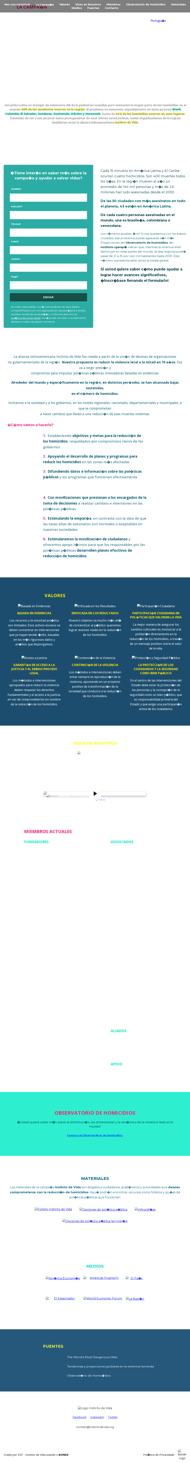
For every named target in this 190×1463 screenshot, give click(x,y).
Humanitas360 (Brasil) (124, 966)
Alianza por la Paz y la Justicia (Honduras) (136, 856)
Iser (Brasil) (118, 981)
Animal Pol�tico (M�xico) (127, 861)
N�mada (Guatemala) (38, 920)
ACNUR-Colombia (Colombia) (129, 851)
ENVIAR (48, 297)
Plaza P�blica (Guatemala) (40, 940)
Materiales (178, 4)
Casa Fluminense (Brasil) (126, 892)
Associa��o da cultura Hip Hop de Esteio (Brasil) (142, 877)
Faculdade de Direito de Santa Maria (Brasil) (138, 922)
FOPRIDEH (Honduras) (125, 932)
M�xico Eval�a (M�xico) (40, 915)
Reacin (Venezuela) (35, 945)
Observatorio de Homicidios (146, 4)
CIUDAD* (15, 259)
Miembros (113, 4)
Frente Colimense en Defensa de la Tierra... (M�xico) (143, 942)
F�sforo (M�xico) (36, 885)
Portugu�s (158, 21)
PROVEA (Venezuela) (123, 1001)
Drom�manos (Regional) (40, 870)
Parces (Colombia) (122, 996)
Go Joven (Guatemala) (124, 961)
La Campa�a (45, 4)
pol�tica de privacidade (26, 318)
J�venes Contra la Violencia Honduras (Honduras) (142, 986)
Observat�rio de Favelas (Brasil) (44, 930)
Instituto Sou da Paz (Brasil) (41, 895)
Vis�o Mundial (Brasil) (38, 961)
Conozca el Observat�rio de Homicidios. (95, 1135)
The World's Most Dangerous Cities (92, 1357)
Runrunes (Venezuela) (124, 1006)
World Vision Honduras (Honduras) (132, 1021)
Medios (77, 8)
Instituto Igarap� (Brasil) (40, 900)
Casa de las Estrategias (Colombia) (45, 865)
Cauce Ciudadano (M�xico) (128, 887)
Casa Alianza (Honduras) (126, 882)
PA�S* (14, 277)
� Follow (100, 799)
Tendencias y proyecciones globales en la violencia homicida (110, 1366)
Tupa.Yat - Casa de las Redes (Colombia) (136, 1016)
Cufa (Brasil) (118, 902)
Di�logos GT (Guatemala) (127, 912)
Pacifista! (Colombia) (37, 935)
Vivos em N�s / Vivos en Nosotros (75, 799)
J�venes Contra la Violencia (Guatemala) (49, 905)
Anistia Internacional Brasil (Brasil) (132, 866)
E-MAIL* (15, 241)
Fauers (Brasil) (120, 927)
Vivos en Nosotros (88, 4)
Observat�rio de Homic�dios (89, 1375)
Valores (64, 4)
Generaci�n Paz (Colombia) (128, 956)
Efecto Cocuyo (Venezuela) (40, 875)
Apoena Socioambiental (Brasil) (130, 872)
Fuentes (93, 8)
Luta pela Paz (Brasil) (124, 991)
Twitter (113, 1417)
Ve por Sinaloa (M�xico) (39, 956)
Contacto (111, 8)
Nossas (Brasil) (33, 925)
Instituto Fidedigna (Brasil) (127, 971)
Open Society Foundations (127, 1074)
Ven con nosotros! (17, 4)
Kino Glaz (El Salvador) (38, 910)
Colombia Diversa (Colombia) (129, 897)
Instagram (97, 1417)
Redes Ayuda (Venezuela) (39, 950)
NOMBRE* (16, 189)
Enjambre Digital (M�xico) (41, 880)
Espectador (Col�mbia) (125, 917)
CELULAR (16, 224)
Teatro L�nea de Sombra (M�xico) (133, 1011)
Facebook (79, 1417)
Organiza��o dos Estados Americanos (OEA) (139, 1054)
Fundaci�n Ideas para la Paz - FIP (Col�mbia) (53, 890)
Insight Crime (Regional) (125, 976)
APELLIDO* (16, 206)
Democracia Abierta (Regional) (130, 907)
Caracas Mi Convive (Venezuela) (43, 860)
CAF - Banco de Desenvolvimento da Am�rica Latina (143, 1040)
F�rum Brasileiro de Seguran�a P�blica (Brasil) (141, 937)
